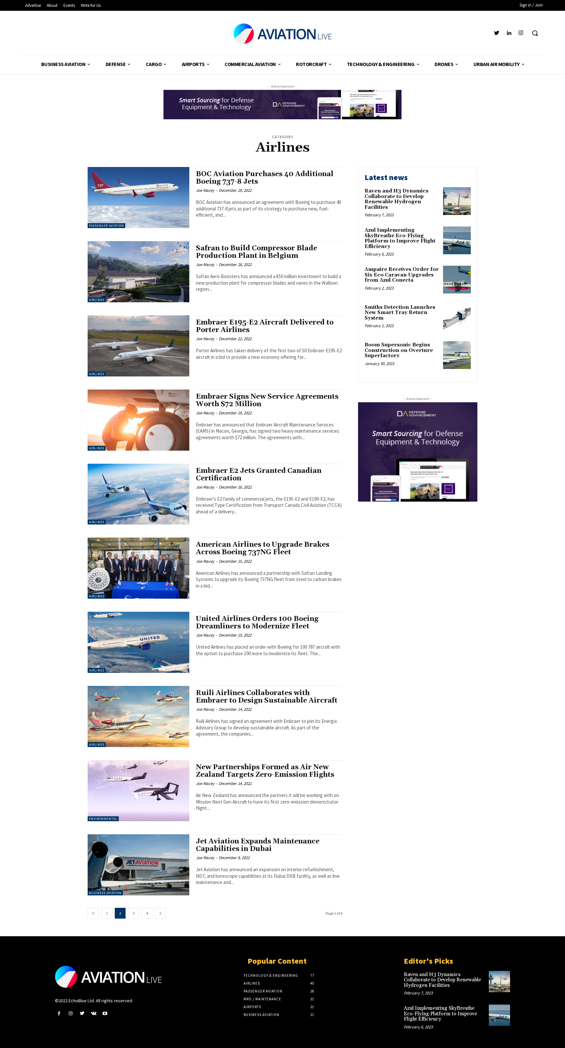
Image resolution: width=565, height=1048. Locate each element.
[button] (535, 33)
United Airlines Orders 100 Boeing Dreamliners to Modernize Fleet (257, 623)
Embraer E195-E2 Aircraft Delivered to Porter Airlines (265, 326)
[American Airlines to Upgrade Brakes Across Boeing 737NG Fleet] (138, 568)
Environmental (103, 819)
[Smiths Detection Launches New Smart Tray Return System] (457, 317)
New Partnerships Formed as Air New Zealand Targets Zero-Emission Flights (265, 771)
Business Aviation (105, 893)
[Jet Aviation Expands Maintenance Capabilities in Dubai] (138, 864)
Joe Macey (205, 190)
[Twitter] (496, 33)
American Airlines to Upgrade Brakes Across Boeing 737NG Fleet (262, 549)
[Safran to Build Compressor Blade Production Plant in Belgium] (138, 271)
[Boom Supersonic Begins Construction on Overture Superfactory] (457, 355)
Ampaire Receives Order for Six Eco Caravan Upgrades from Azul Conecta (402, 274)
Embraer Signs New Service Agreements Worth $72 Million (267, 400)
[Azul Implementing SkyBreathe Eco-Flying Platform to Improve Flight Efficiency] (457, 240)
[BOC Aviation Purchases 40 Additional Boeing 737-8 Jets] (138, 197)
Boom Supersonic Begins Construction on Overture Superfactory (399, 350)
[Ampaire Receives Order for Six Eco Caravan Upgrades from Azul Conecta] (457, 279)
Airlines (96, 300)
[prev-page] (93, 913)
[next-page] (160, 913)
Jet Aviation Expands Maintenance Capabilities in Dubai (257, 845)
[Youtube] (105, 1013)
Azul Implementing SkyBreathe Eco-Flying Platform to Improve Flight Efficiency (400, 238)
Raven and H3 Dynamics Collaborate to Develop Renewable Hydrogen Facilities (396, 199)
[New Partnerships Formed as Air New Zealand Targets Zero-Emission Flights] (138, 790)
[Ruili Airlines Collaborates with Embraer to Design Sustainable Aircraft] (138, 716)
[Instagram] (521, 33)
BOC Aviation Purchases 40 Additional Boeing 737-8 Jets (265, 178)
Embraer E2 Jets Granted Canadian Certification (258, 475)
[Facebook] (59, 1013)
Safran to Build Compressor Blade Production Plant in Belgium (256, 252)
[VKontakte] (94, 1013)
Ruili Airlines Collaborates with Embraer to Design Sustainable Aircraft (266, 697)
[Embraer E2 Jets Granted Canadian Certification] (138, 494)
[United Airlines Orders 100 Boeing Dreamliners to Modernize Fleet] (138, 642)
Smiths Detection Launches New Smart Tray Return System (400, 312)
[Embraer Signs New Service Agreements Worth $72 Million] (138, 420)
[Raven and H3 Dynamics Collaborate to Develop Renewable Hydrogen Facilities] (457, 201)
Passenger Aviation (106, 226)
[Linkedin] (509, 33)
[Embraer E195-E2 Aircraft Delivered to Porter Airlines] (138, 345)
